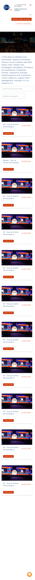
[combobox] (13, 96)
